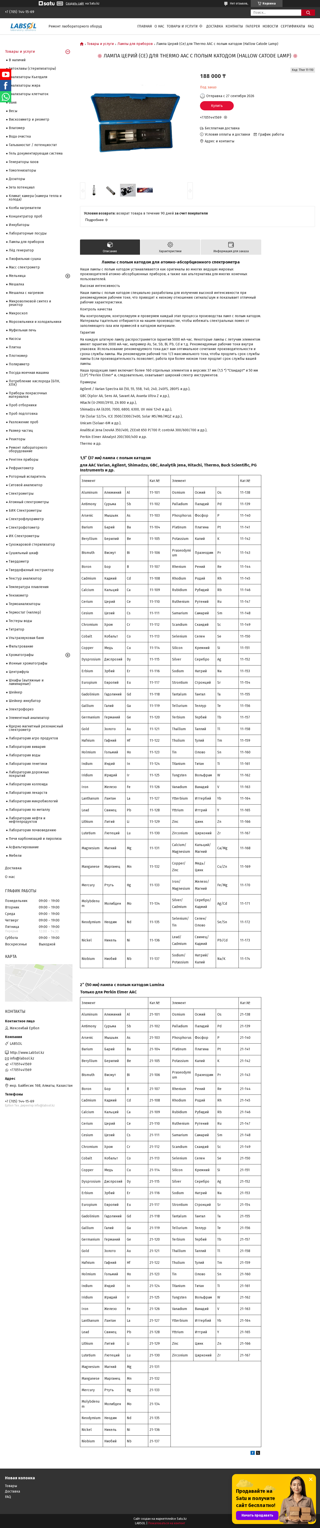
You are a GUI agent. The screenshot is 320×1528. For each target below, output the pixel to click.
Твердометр (19, 561)
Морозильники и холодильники (35, 322)
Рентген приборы (23, 459)
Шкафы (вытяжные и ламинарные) (26, 682)
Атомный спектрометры (29, 502)
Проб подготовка (23, 414)
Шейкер (15, 692)
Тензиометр (18, 595)
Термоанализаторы (24, 604)
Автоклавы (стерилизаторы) (32, 68)
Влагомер (17, 128)
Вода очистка (20, 136)
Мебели (15, 856)
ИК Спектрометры (24, 536)
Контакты (234, 26)
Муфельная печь (22, 330)
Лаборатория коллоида (28, 784)
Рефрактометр (21, 468)
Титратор (16, 629)
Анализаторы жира (24, 85)
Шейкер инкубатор (25, 701)
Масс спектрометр (24, 267)
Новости (270, 26)
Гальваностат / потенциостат (33, 145)
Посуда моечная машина (29, 373)
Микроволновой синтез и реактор (30, 303)
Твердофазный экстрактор (31, 570)
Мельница (17, 276)
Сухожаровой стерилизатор (32, 544)
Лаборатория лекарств (28, 793)
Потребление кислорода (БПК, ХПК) (34, 383)
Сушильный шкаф (23, 553)
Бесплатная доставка (222, 128)
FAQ (311, 26)
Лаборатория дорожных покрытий (29, 774)
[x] (258, 1454)
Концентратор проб (25, 216)
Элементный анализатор (29, 718)
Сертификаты (293, 26)
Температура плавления (28, 587)
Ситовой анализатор (25, 485)
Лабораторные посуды (27, 233)
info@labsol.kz (22, 1058)
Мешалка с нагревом (26, 293)
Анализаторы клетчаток (28, 94)
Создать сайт (75, 3)
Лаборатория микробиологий (33, 801)
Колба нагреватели (25, 208)
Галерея (253, 26)
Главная (144, 26)
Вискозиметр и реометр (29, 119)
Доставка (214, 26)
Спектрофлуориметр (26, 519)
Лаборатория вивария (27, 747)
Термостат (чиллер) (25, 612)
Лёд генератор (21, 250)
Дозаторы (17, 179)
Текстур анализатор (25, 578)
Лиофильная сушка (25, 259)
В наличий (17, 60)
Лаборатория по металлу (29, 810)
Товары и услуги (182, 26)
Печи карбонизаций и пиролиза (35, 839)
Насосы (15, 339)
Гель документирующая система (35, 153)
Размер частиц (21, 431)
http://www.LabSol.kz (27, 1053)
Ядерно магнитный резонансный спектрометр (36, 728)
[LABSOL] (23, 26)
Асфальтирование (24, 847)
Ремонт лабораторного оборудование (28, 449)
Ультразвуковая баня (26, 638)
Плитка (15, 347)
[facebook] (252, 1454)
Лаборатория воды (24, 755)
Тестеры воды (20, 621)
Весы (13, 111)
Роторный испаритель (27, 476)
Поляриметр (19, 364)
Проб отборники (22, 405)
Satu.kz (182, 1519)
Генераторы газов (23, 162)
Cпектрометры (21, 493)
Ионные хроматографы (28, 663)
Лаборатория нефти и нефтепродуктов (27, 820)
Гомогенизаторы (22, 170)
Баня (12, 102)
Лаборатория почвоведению (32, 830)
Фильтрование (21, 646)
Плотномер (18, 356)
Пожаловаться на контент (166, 1523)
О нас (159, 26)
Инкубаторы (19, 225)
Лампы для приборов (135, 44)
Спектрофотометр (24, 527)
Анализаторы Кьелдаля (28, 77)
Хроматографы (21, 655)
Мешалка (16, 284)
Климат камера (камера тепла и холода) (35, 198)
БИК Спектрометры (25, 510)
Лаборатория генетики (28, 764)
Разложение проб (23, 422)
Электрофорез (21, 709)
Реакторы (17, 439)
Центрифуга (19, 672)
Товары (11, 1486)
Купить (217, 106)
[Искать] (308, 12)
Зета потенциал (21, 187)
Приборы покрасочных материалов (28, 395)
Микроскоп (18, 313)
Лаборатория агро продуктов (33, 738)
